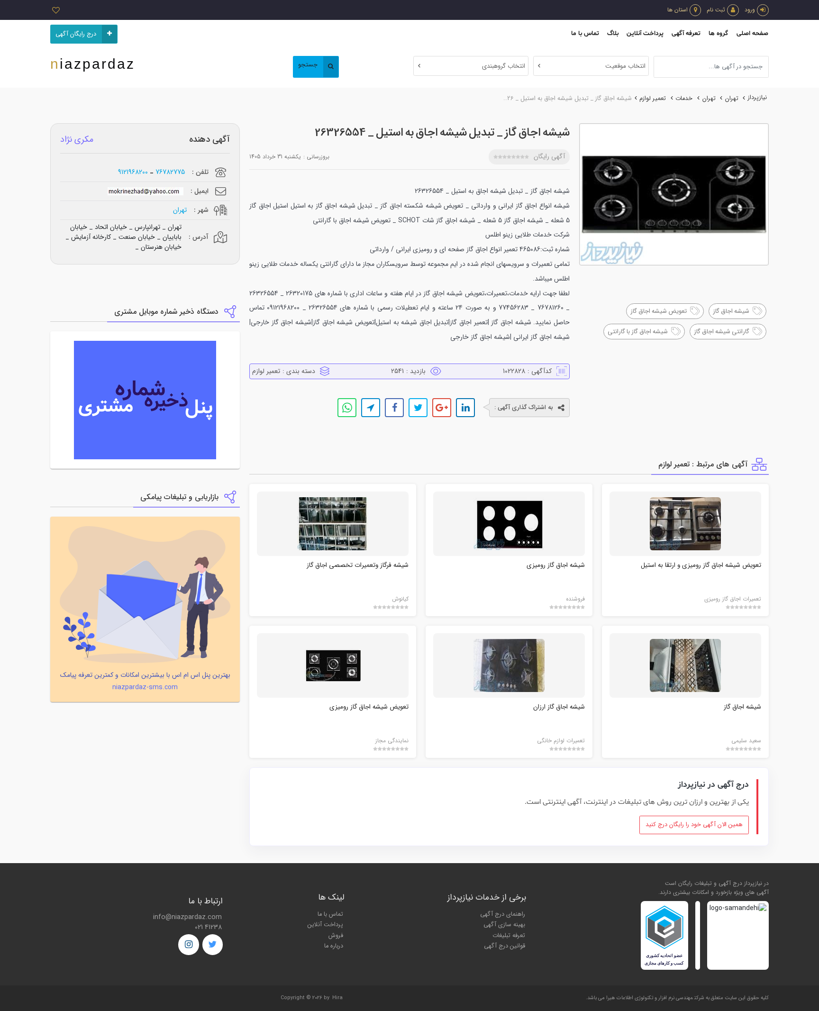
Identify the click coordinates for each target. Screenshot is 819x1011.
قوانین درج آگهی (504, 946)
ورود (750, 9)
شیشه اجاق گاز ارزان (559, 707)
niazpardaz (92, 64)
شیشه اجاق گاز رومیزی (556, 565)
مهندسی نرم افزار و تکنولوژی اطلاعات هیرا (649, 998)
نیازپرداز (757, 97)
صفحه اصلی (752, 33)
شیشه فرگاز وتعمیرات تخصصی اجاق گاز (358, 565)
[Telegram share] (370, 407)
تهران (731, 98)
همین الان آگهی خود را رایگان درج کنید (694, 824)
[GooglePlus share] (441, 407)
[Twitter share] (418, 407)
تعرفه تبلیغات (508, 935)
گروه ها (718, 33)
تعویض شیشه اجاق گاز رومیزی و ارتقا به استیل (701, 565)
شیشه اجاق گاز (742, 707)
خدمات (683, 98)
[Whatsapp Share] (346, 407)
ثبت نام (716, 9)
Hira (337, 998)
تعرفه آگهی (686, 33)
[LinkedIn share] (465, 407)
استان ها (677, 9)
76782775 (170, 172)
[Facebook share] (394, 407)
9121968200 (133, 172)
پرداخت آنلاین (645, 33)
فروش (335, 935)
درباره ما (333, 946)
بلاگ (613, 33)
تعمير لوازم (652, 98)
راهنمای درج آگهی (502, 914)
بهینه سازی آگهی (504, 924)
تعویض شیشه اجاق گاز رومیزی (369, 707)
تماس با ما (585, 33)
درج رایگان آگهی (75, 34)
